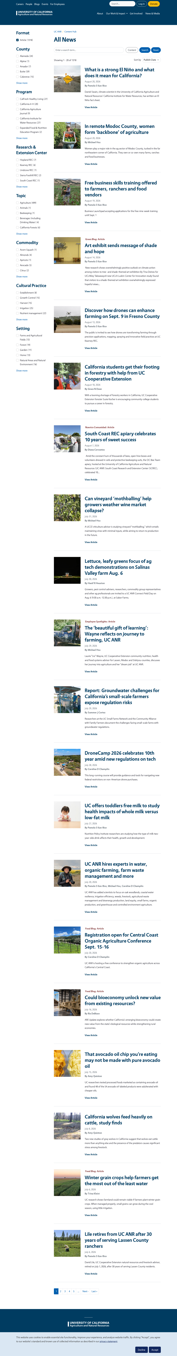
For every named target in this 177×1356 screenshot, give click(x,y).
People (29, 4)
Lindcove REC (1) (28, 170)
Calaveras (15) (27, 76)
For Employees (57, 4)
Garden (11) (26, 349)
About (100, 13)
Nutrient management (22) (33, 313)
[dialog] (88, 1344)
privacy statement (108, 1341)
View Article (91, 107)
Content (132, 50)
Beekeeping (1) (27, 213)
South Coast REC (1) (30, 180)
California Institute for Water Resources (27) (30, 120)
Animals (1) (25, 207)
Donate (154, 3)
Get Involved (136, 13)
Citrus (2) (24, 270)
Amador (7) (25, 66)
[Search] (133, 3)
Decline (141, 1349)
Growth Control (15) (30, 297)
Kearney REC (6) (28, 165)
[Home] (34, 13)
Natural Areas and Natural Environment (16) (32, 362)
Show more (21, 82)
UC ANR (57, 31)
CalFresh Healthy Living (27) (34, 98)
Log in (142, 3)
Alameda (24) (26, 56)
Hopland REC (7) (28, 159)
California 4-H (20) (29, 104)
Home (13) (25, 355)
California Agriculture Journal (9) (30, 111)
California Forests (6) (30, 227)
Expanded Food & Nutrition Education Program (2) (33, 129)
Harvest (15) (26, 302)
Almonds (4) (26, 254)
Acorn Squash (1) (28, 249)
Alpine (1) (24, 61)
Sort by (137, 59)
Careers (20, 4)
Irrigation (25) (26, 308)
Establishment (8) (28, 292)
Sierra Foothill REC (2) (30, 175)
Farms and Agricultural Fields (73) (31, 337)
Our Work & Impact (115, 13)
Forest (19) (25, 344)
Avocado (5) (26, 265)
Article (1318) (26, 40)
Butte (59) (25, 71)
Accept (154, 1349)
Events (45, 4)
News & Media (153, 13)
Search (144, 50)
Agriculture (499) (28, 202)
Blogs (37, 4)
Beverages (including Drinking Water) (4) (30, 220)
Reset (156, 50)
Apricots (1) (25, 259)
